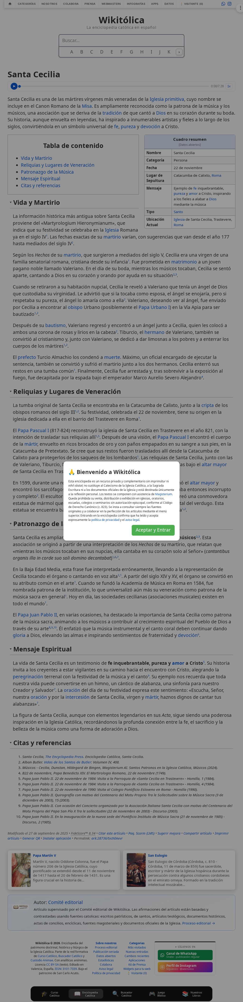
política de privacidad (105, 520)
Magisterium (163, 494)
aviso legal (132, 520)
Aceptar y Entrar (153, 530)
